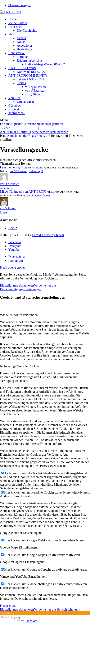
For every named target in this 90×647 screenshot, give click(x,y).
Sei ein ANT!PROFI (30, 79)
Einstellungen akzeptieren (17, 285)
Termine (22, 57)
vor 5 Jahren (34, 195)
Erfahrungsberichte (29, 60)
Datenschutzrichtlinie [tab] (14, 588)
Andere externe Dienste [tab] (15, 496)
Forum (4, 124)
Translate (31, 621)
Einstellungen (32, 289)
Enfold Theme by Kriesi (48, 235)
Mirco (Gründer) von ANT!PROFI (23, 191)
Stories (21, 83)
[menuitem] (49, 19)
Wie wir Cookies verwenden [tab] (19, 315)
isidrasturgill (34, 167)
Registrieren (56, 124)
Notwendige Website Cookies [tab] (19, 366)
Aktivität (28, 124)
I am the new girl (11, 167)
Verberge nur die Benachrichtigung (57, 609)
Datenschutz (8, 605)
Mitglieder (15, 124)
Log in (12, 228)
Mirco (54, 191)
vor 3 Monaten (18, 171)
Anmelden (41, 124)
